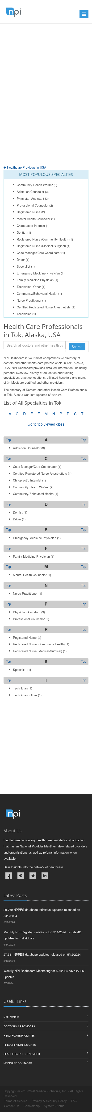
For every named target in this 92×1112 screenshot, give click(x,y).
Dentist (21, 232)
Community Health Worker (35, 185)
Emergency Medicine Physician (38, 273)
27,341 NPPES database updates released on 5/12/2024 (42, 954)
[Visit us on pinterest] (20, 875)
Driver (21, 259)
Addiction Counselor (30, 191)
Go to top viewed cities (46, 424)
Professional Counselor (32, 205)
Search (77, 346)
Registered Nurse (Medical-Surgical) (41, 246)
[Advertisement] (46, 106)
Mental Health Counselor (33, 218)
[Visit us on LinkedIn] (45, 875)
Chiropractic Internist (31, 225)
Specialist (23, 266)
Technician (24, 313)
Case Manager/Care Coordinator (38, 252)
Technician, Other (29, 286)
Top (83, 440)
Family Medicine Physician (35, 280)
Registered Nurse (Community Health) (42, 239)
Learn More (21, 35)
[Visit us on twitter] (32, 875)
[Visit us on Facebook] (8, 875)
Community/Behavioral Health (37, 293)
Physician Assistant (30, 198)
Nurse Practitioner (29, 300)
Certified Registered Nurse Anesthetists (44, 307)
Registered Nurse (28, 212)
